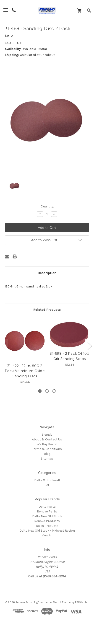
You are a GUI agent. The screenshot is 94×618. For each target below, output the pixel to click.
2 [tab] (47, 391)
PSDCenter (82, 602)
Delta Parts (47, 507)
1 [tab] (40, 391)
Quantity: (47, 206)
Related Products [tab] (47, 310)
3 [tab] (54, 391)
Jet (47, 485)
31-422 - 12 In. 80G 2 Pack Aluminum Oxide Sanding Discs (25, 371)
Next (89, 346)
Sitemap (47, 458)
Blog (47, 454)
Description (47, 273)
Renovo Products (47, 521)
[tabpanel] (25, 352)
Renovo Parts (47, 511)
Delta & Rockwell (47, 480)
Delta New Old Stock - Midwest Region (47, 531)
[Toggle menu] (5, 10)
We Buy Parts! (47, 444)
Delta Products (47, 526)
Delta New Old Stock (47, 516)
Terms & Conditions (47, 449)
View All (47, 535)
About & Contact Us (47, 439)
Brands (47, 435)
